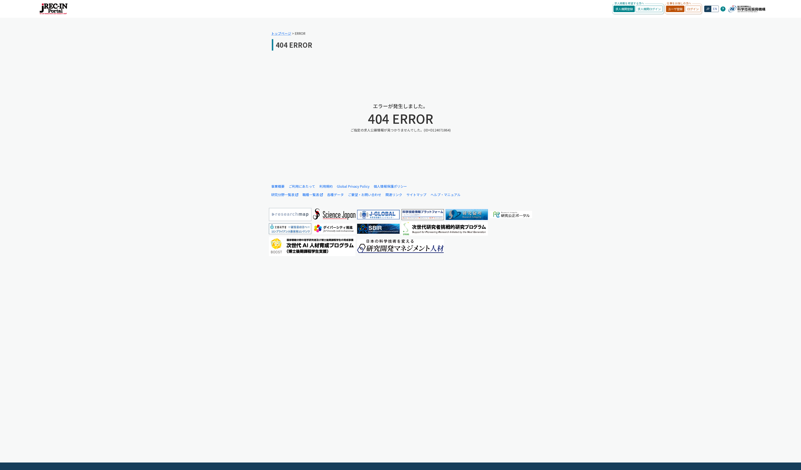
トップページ (281, 33)
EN (715, 9)
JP (707, 9)
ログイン (693, 9)
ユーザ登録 (675, 9)
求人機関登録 (624, 9)
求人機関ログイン (649, 9)
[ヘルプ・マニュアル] (722, 8)
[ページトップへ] (791, 460)
